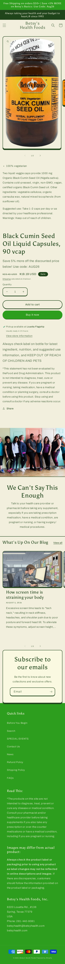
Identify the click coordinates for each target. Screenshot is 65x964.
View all (57, 542)
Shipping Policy (16, 770)
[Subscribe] (51, 691)
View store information (19, 336)
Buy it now (32, 314)
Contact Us (13, 746)
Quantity (7, 284)
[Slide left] (25, 155)
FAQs (10, 778)
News (10, 754)
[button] (4, 25)
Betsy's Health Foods (28, 958)
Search (11, 731)
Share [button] (10, 408)
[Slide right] (40, 155)
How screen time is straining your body (25, 595)
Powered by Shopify (44, 958)
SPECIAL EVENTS (17, 738)
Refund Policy (15, 762)
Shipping (7, 279)
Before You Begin (17, 723)
